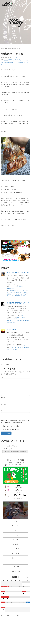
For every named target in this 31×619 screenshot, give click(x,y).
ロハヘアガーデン (20, 292)
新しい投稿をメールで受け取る (11, 429)
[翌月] (28, 577)
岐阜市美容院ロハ (17, 294)
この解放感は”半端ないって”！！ (18, 303)
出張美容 (14, 320)
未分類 (18, 59)
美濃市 (21, 62)
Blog (6, 48)
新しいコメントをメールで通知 (11, 426)
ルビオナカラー (18, 61)
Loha (7, 61)
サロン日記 (18, 286)
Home (2, 48)
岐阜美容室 (11, 295)
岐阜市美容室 (10, 62)
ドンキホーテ (11, 329)
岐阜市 (5, 62)
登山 (16, 349)
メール (3, 404)
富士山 (21, 347)
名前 (3, 397)
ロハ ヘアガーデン (11, 292)
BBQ (5, 61)
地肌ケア (19, 320)
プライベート (13, 59)
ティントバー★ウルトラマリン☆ (18, 272)
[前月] (3, 577)
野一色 (25, 62)
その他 (9, 48)
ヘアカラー (25, 290)
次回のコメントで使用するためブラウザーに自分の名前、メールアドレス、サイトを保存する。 (15, 421)
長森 (14, 322)
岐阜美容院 (16, 295)
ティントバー (15, 290)
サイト (3, 410)
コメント (4, 377)
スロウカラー (12, 61)
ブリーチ (20, 290)
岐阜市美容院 (17, 62)
